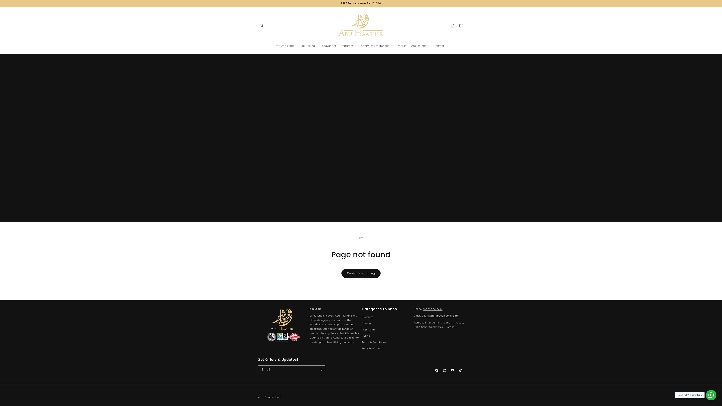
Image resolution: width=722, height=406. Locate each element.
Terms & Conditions (374, 342)
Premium (367, 317)
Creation (367, 323)
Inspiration (368, 329)
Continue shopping (361, 273)
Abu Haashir (276, 397)
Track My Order (371, 348)
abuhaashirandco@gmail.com (440, 315)
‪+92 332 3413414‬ (432, 309)
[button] (262, 25)
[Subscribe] (321, 369)
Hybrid (366, 335)
